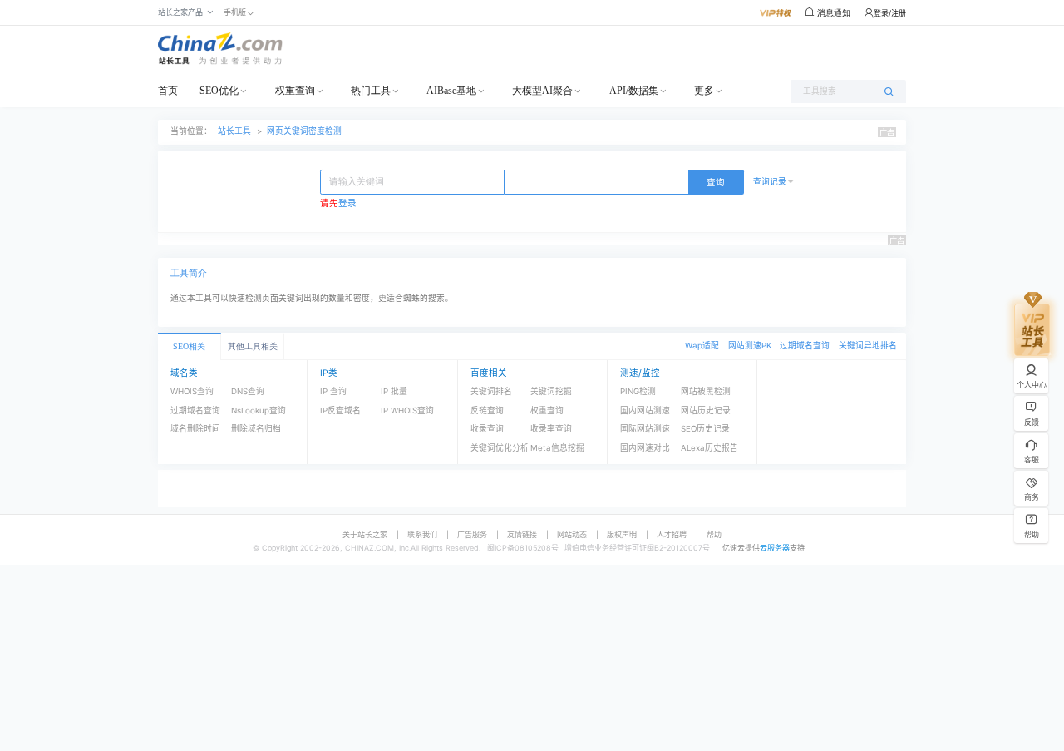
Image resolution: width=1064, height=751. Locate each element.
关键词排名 (491, 391)
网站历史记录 (706, 410)
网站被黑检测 (706, 391)
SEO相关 (189, 346)
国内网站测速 (645, 410)
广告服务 (472, 534)
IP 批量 (394, 391)
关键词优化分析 (499, 447)
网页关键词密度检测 (304, 131)
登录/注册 (890, 12)
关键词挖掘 (551, 391)
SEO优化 (219, 90)
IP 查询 (333, 391)
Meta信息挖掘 (557, 447)
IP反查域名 (340, 410)
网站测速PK (749, 345)
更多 (704, 90)
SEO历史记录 (705, 428)
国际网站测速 (645, 428)
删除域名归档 (256, 428)
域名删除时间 (195, 428)
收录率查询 (551, 428)
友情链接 (522, 534)
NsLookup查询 (258, 410)
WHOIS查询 (192, 391)
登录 (347, 203)
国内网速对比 (645, 447)
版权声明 (622, 534)
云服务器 (775, 547)
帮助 (714, 534)
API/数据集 (633, 90)
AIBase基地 (451, 90)
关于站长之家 (364, 534)
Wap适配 (702, 345)
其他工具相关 (253, 346)
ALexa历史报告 (709, 447)
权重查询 (295, 90)
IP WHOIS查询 (407, 410)
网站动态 (572, 534)
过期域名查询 (805, 345)
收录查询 (487, 428)
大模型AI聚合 (542, 90)
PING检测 (638, 391)
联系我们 (422, 534)
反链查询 (487, 410)
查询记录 (769, 181)
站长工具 (234, 131)
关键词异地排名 (868, 345)
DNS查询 (247, 391)
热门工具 (371, 90)
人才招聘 (672, 534)
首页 (168, 90)
